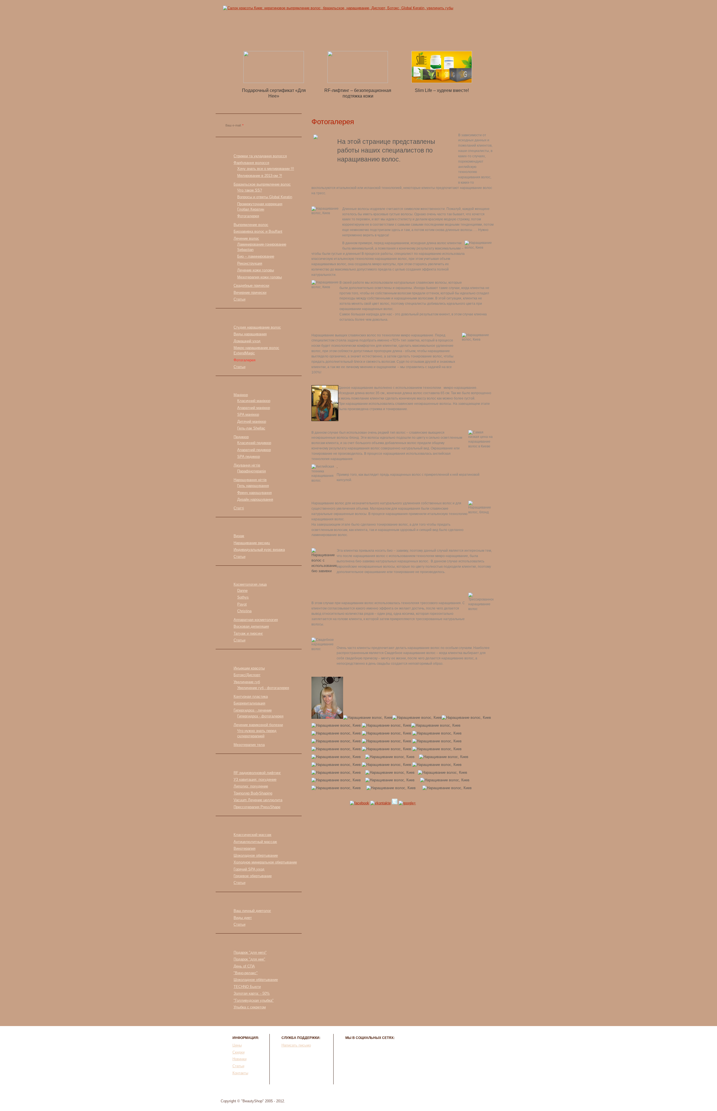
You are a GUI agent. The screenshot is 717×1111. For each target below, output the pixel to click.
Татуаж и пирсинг (248, 633)
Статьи (388, 36)
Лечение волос (246, 238)
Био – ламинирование (255, 256)
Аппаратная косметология (256, 620)
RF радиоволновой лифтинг (257, 773)
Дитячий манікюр (251, 421)
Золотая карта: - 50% (252, 993)
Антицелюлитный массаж (255, 842)
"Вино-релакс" (246, 973)
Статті (239, 508)
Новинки (354, 36)
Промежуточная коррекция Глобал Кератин (259, 206)
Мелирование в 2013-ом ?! (259, 176)
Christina (244, 611)
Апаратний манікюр (253, 408)
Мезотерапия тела (249, 745)
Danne (242, 590)
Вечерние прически (250, 292)
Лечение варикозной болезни (258, 725)
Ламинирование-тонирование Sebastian (261, 247)
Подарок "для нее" (249, 959)
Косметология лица (250, 584)
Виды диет (243, 918)
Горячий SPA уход (249, 869)
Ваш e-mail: (234, 125)
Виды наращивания (250, 334)
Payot (242, 604)
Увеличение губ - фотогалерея (263, 688)
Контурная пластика (251, 696)
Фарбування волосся (251, 163)
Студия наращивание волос (257, 327)
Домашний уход (247, 341)
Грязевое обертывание (253, 876)
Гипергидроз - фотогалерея (260, 716)
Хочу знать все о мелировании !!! (265, 169)
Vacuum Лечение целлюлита (258, 800)
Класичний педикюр (254, 443)
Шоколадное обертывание (256, 855)
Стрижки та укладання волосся (260, 156)
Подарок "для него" (250, 952)
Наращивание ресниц (252, 543)
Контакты (422, 36)
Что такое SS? (249, 190)
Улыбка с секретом (250, 1007)
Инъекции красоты (249, 668)
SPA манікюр (248, 414)
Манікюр (241, 395)
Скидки (319, 36)
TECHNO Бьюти (247, 987)
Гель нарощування (253, 486)
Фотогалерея (248, 216)
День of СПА (244, 966)
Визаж (239, 536)
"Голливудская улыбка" (254, 1000)
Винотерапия (244, 848)
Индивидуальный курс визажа (259, 550)
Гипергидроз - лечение (253, 710)
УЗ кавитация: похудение (255, 779)
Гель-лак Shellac (251, 428)
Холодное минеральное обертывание (265, 862)
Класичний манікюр (253, 401)
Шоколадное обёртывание (256, 980)
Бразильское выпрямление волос (262, 184)
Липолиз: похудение (251, 786)
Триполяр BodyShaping (253, 793)
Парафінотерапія (251, 471)
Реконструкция (249, 263)
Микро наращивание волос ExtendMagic (256, 350)
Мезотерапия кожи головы (259, 277)
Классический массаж (252, 835)
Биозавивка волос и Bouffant (258, 231)
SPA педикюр (248, 456)
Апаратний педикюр (254, 450)
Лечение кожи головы (255, 270)
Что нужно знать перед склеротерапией (256, 733)
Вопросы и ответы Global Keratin (264, 197)
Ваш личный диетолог (252, 911)
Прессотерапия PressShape (257, 807)
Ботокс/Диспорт (247, 675)
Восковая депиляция (251, 626)
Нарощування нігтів (250, 480)
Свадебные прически (251, 285)
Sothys (243, 597)
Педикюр (241, 437)
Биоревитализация (249, 703)
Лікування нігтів (247, 465)
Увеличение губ (247, 682)
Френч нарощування (254, 493)
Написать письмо (296, 1045)
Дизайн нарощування (255, 499)
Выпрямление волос (251, 225)
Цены (287, 36)
